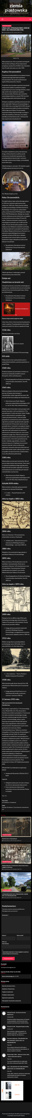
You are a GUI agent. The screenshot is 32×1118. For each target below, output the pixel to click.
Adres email (20, 935)
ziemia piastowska (16, 8)
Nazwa (4, 935)
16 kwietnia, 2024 (16, 869)
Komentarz (5, 915)
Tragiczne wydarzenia (7, 992)
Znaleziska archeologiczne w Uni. (21, 311)
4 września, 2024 (16, 840)
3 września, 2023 (16, 897)
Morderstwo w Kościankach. (9, 838)
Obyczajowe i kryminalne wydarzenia (11, 1000)
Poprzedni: (9, 801)
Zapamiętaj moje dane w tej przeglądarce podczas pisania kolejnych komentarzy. (15, 952)
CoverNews (10, 1115)
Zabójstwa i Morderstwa (8, 989)
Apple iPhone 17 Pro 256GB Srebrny (17, 1092)
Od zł (17, 1085)
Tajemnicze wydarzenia (8, 997)
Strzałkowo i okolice (7, 25)
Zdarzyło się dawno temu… (9, 986)
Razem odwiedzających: (8, 976)
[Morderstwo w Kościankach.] (16, 827)
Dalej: (15, 807)
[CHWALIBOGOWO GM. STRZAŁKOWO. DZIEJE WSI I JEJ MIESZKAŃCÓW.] (16, 882)
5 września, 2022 (16, 32)
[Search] (30, 19)
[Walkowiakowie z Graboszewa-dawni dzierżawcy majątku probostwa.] (16, 854)
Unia (6, 795)
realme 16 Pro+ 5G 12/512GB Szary (17, 1083)
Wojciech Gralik (11, 1026)
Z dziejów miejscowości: (8, 994)
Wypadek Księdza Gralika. (22, 1026)
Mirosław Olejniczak (7, 32)
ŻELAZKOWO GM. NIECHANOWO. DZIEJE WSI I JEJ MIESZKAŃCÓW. (17, 1040)
